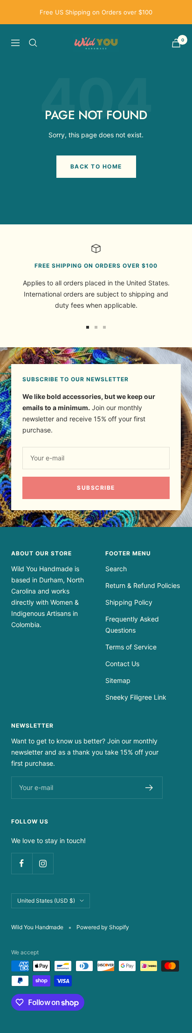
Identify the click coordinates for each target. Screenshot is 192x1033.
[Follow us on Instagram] (42, 863)
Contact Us (122, 664)
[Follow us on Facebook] (21, 863)
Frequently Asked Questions (132, 624)
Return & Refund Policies (142, 585)
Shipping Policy (128, 602)
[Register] (149, 787)
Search (116, 569)
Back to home (96, 166)
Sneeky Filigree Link (135, 697)
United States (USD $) (46, 900)
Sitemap (117, 680)
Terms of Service (131, 647)
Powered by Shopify (102, 927)
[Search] (33, 43)
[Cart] (176, 43)
